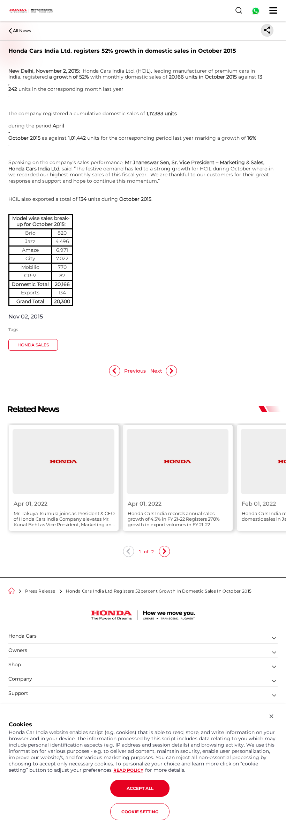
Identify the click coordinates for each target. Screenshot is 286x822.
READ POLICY (128, 770)
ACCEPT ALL (140, 788)
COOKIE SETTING (139, 811)
